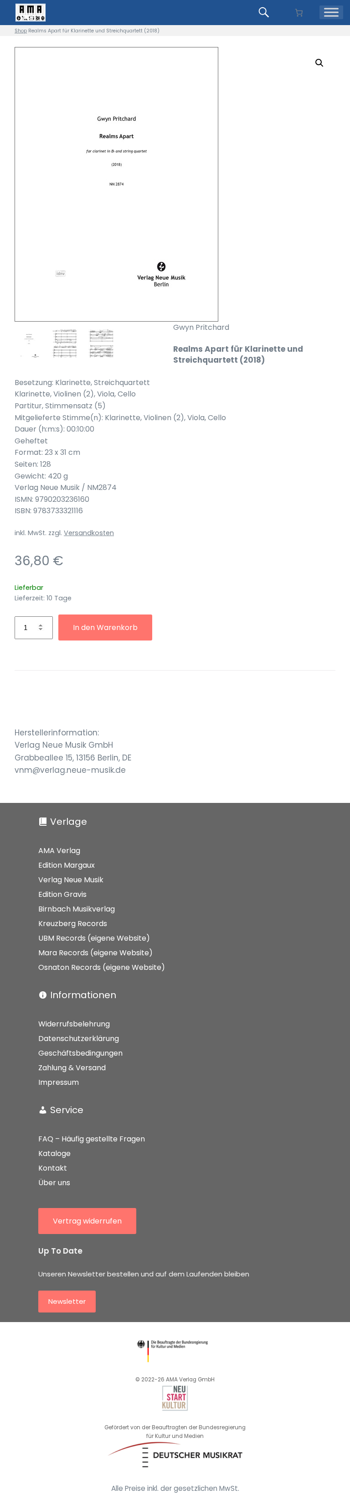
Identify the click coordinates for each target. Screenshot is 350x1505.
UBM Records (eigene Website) (94, 938)
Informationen (83, 995)
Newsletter (67, 1301)
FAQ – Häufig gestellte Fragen (91, 1139)
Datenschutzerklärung (78, 1038)
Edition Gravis (62, 894)
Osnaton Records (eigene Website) (101, 967)
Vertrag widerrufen (87, 1221)
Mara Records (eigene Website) (95, 953)
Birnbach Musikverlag (76, 909)
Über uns (54, 1182)
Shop (21, 30)
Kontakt (52, 1168)
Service (66, 1110)
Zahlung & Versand (72, 1067)
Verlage (68, 821)
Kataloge (54, 1153)
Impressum (58, 1082)
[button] (319, 63)
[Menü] (331, 12)
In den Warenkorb (105, 627)
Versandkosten (89, 532)
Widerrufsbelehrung (74, 1024)
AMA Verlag (59, 850)
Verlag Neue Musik (70, 880)
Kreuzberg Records (72, 923)
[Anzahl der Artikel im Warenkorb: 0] (299, 12)
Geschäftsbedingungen (80, 1053)
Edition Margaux (66, 865)
